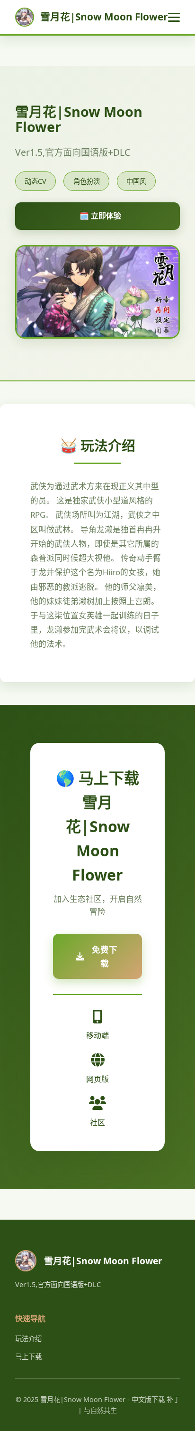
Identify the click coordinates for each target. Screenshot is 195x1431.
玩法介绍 (28, 1338)
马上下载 (28, 1356)
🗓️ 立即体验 (100, 215)
